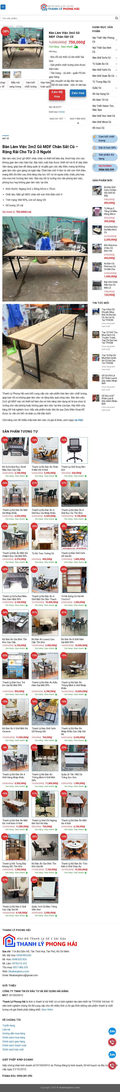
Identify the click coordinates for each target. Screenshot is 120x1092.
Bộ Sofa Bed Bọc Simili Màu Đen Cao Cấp (14, 468)
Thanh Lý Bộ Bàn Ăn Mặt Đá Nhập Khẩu (15, 511)
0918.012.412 (19, 963)
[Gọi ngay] (112, 1065)
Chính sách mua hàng (13, 1037)
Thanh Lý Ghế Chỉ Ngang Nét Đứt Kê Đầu (44, 822)
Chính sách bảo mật (13, 1049)
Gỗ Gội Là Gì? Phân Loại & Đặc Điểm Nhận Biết (109, 400)
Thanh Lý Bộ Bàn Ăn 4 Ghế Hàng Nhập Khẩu (13, 776)
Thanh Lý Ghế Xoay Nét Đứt (73, 468)
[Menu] (3, 7)
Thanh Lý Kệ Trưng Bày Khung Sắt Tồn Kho (14, 865)
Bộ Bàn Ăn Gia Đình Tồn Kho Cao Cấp (14, 641)
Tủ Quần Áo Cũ (100, 63)
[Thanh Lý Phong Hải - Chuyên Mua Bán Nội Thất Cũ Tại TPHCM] (60, 7)
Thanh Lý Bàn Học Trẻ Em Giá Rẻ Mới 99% (13, 684)
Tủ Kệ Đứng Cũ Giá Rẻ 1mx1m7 (72, 598)
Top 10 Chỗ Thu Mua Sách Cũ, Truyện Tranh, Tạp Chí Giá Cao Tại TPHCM (110, 337)
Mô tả (5, 138)
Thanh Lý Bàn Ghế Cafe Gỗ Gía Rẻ (73, 554)
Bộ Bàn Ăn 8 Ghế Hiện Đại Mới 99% (72, 641)
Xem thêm (47, 1009)
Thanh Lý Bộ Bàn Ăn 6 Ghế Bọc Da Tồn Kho (72, 511)
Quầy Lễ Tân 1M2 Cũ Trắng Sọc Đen (71, 776)
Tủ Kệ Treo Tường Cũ (43, 553)
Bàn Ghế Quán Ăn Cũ (103, 75)
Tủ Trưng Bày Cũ (101, 81)
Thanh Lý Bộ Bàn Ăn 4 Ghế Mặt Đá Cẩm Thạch (44, 598)
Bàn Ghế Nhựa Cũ (101, 122)
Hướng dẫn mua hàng (13, 1033)
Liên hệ (6, 1029)
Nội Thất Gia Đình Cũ (101, 49)
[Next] (39, 48)
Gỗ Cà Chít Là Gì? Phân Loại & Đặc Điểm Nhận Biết (109, 379)
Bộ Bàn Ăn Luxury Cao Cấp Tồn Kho (43, 641)
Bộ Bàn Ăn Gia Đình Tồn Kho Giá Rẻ (44, 865)
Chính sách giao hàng (13, 1041)
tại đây (78, 420)
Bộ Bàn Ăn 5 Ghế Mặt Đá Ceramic (15, 730)
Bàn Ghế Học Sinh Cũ (103, 115)
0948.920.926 (19, 959)
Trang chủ (7, 26)
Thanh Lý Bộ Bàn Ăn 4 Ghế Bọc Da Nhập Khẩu (43, 511)
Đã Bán (19, 26)
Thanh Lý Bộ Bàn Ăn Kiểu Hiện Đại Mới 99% (44, 684)
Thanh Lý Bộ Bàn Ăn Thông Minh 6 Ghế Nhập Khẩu (73, 685)
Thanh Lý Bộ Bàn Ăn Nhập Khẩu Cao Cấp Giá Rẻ (73, 731)
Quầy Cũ (96, 87)
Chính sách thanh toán (14, 1045)
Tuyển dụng (8, 1025)
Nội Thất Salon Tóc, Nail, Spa (103, 107)
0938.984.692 (23, 955)
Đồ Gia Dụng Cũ (100, 93)
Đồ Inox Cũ (98, 127)
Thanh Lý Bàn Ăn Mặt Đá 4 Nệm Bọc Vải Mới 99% (15, 554)
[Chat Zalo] (112, 1054)
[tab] (5, 138)
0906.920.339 (106, 169)
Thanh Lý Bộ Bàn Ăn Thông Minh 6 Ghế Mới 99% (43, 777)
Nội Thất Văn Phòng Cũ (103, 39)
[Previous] (7, 48)
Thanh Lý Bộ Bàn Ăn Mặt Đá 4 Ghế (74, 822)
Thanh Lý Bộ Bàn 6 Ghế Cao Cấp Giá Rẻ (14, 908)
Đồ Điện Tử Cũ (100, 99)
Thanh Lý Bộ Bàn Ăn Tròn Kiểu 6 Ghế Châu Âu (74, 865)
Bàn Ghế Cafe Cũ (101, 69)
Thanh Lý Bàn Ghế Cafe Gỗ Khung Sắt (44, 730)
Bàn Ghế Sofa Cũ (101, 57)
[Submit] (116, 18)
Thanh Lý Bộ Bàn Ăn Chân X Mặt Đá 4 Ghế (45, 468)
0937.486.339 (20, 967)
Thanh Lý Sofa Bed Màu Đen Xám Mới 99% (14, 598)
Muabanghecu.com (18, 971)
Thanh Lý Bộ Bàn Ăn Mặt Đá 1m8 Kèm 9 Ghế (15, 822)
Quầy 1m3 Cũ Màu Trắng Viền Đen (44, 908)
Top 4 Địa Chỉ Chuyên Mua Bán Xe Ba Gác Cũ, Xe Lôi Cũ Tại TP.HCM (109, 314)
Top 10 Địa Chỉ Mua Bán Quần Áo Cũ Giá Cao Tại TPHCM (109, 359)
